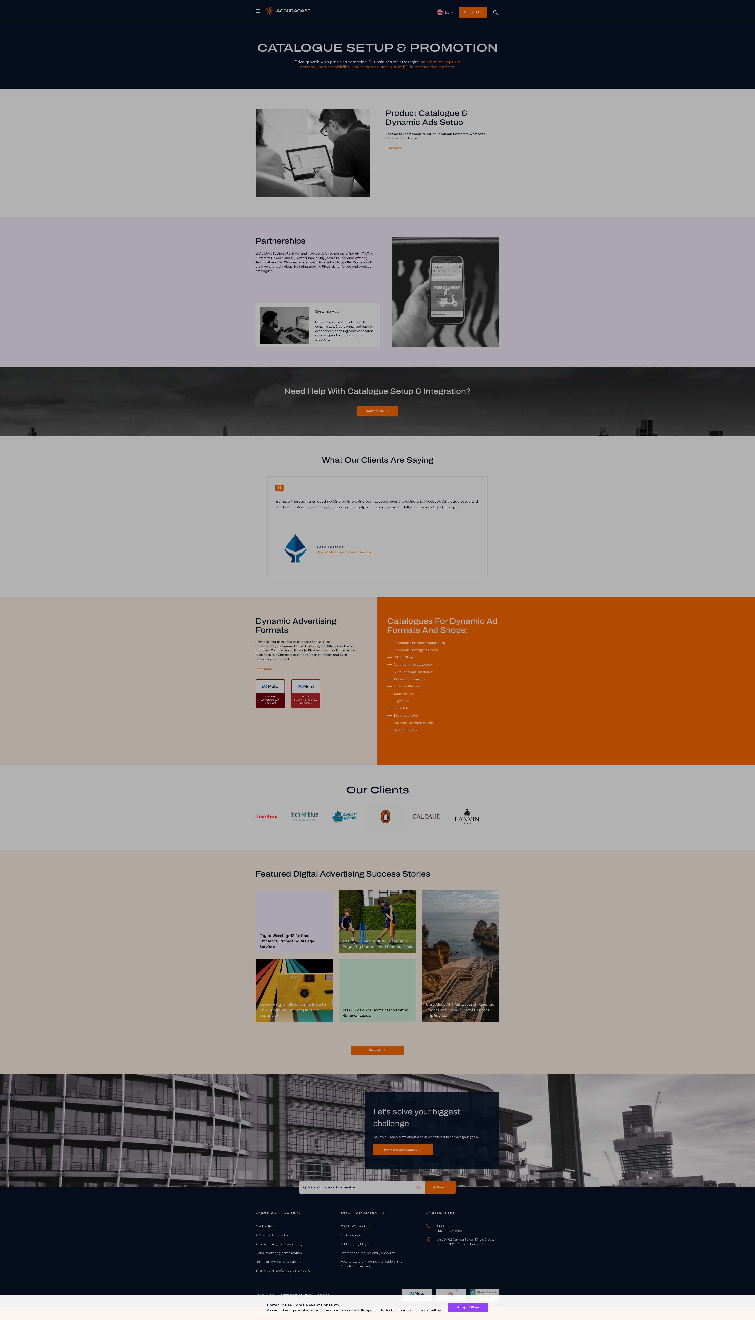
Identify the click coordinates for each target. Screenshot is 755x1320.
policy (412, 1310)
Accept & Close (468, 1307)
